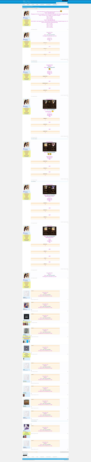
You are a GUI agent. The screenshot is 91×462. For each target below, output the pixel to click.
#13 (67, 354)
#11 (67, 322)
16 (35, 8)
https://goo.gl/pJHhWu (51, 236)
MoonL (32, 181)
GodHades (24, 334)
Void (23, 320)
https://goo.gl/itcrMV (51, 67)
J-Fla (31, 29)
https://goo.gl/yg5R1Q (51, 195)
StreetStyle (24, 392)
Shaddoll (32, 433)
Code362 (24, 417)
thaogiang (32, 449)
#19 (67, 433)
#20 (67, 449)
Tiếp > (36, 8)
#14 (67, 371)
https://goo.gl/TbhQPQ (51, 152)
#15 (67, 383)
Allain (31, 354)
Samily (24, 369)
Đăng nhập (64, 0)
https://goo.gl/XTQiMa (51, 34)
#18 (67, 419)
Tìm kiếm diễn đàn (25, 2)
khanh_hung (32, 383)
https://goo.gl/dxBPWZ (51, 109)
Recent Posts (29, 2)
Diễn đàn (24, 1)
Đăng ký (66, 0)
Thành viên (28, 1)
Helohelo (24, 297)
